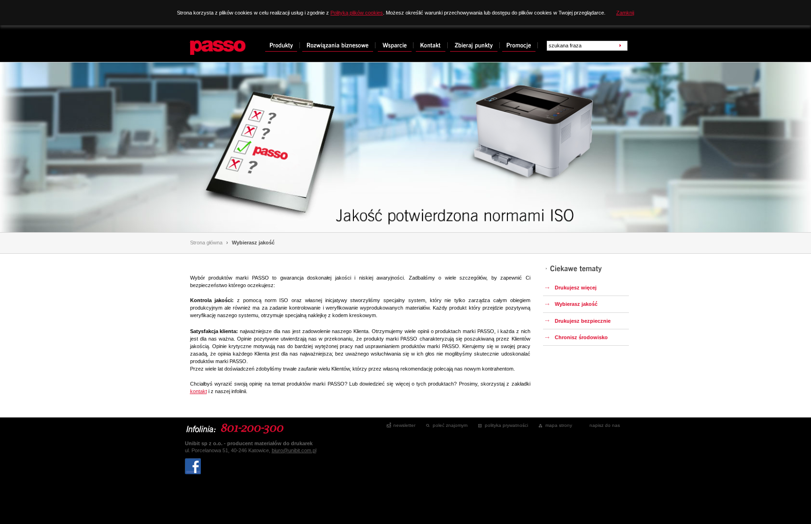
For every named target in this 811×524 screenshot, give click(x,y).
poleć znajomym (450, 425)
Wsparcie (395, 45)
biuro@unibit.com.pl (294, 450)
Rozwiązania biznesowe (338, 45)
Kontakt (432, 45)
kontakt (198, 391)
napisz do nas (604, 425)
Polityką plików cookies (356, 12)
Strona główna (206, 242)
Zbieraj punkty (475, 45)
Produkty (282, 45)
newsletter (404, 425)
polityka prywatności (506, 425)
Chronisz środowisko (581, 337)
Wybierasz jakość (253, 242)
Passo (199, 39)
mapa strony (558, 425)
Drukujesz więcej (576, 287)
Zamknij (625, 12)
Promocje (520, 45)
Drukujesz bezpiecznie (583, 321)
